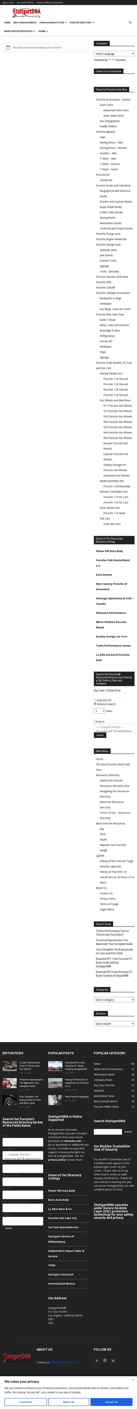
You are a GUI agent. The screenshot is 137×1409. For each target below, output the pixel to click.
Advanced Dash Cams (116, 110)
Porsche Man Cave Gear (110, 314)
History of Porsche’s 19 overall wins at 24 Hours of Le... (77, 1082)
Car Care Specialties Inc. (63, 1227)
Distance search (105, 704)
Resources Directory (108, 775)
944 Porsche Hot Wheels (117, 432)
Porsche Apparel (105, 131)
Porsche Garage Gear (108, 244)
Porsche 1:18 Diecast (115, 378)
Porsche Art (103, 174)
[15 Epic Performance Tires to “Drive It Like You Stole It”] (9, 1066)
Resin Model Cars (110, 507)
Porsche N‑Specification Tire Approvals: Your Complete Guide (114, 942)
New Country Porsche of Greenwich (111, 586)
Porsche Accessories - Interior (113, 99)
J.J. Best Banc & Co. (60, 1209)
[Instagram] (105, 1360)
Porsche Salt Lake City (62, 1218)
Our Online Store (25, 2)
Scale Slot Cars (112, 524)
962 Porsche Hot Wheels (117, 438)
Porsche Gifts (103, 282)
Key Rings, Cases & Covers (115, 309)
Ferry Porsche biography (77, 1096)
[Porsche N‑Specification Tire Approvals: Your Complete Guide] (9, 1083)
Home (7, 22)
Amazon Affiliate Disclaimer (50, 2)
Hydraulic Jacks (108, 250)
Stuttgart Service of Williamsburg (61, 1239)
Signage (104, 266)
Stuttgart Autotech (60, 1274)
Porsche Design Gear (108, 233)
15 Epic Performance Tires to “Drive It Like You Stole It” (112, 932)
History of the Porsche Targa (116, 861)
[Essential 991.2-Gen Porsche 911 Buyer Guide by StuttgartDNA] (55, 1066)
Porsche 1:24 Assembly (116, 486)
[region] (68, 1392)
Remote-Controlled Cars (114, 491)
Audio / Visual (107, 319)
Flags (103, 352)
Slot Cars (105, 518)
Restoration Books (110, 223)
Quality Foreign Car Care (111, 636)
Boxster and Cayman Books (116, 201)
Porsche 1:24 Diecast (115, 384)
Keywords (8, 1214)
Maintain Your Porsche (113, 845)
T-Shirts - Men (108, 158)
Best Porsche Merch (25, 22)
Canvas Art (106, 180)
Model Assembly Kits (112, 481)
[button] (130, 22)
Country (7, 1188)
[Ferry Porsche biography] (55, 1100)
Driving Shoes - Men (111, 142)
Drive (103, 834)
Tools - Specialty (109, 271)
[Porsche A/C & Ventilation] (114, 731)
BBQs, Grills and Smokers (114, 325)
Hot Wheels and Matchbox (115, 400)
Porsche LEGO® (105, 287)
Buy (102, 828)
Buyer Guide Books (111, 207)
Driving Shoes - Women (113, 148)
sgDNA (41, 31)
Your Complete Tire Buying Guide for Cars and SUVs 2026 (114, 951)
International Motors (61, 1283)
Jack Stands (106, 255)
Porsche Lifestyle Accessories (113, 293)
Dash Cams (106, 105)
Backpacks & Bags (110, 298)
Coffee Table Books (111, 212)
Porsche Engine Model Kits (111, 239)
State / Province (11, 1175)
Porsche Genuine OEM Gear (112, 276)
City (4, 1162)
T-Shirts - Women (110, 164)
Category (99, 721)
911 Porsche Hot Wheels (117, 405)
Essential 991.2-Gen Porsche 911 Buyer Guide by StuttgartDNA (114, 973)
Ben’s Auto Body (58, 1199)
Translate (120, 60)
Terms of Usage (109, 904)
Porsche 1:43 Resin (114, 513)
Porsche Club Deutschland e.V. (113, 562)
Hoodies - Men (108, 153)
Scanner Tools (108, 260)
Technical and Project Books (116, 228)
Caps (102, 137)
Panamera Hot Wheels (116, 475)
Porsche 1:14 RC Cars (115, 497)
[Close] (133, 1379)
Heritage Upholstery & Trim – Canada (115, 601)
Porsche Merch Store (52, 22)
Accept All (111, 1401)
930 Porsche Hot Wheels (117, 421)
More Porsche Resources (18, 31)
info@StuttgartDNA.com (64, 1362)
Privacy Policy (107, 898)
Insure (103, 839)
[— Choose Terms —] (114, 727)
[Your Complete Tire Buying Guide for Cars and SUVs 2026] (9, 1100)
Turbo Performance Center (113, 645)
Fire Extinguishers (110, 121)
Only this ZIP (103, 700)
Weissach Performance (111, 613)
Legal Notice (107, 909)
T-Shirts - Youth (109, 169)
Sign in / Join (8, 2)
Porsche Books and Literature (113, 185)
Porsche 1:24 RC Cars (115, 502)
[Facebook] (97, 1361)
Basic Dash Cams (113, 115)
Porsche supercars (110, 866)
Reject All (68, 1401)
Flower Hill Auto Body (109, 551)
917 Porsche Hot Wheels (117, 411)
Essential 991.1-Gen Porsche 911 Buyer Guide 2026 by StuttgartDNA (114, 962)
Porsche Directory (80, 22)
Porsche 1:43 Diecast (115, 395)
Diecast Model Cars (111, 373)
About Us (101, 888)
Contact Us (106, 893)
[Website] (113, 1361)
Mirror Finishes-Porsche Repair (111, 624)
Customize (25, 1401)
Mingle (103, 850)
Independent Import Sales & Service (66, 1253)
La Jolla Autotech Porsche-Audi (113, 657)
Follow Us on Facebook (108, 71)
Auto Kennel (104, 574)
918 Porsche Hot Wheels (117, 416)
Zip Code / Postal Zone (107, 690)
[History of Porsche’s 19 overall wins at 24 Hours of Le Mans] (55, 1083)
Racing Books (108, 217)
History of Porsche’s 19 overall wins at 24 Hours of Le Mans (117, 877)
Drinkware (105, 303)
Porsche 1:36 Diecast (115, 389)
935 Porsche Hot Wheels (117, 427)
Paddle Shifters (108, 126)
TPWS (51, 1265)
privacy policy (57, 1159)
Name (6, 1135)
